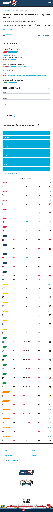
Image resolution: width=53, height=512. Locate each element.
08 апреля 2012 (5, 48)
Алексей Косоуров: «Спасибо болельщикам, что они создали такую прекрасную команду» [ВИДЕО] (24, 72)
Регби (5, 82)
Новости (33, 450)
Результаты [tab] (23, 178)
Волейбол (5, 284)
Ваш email (5, 98)
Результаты (33, 453)
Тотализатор (7, 453)
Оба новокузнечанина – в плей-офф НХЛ (12, 57)
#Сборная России (12, 66)
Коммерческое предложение (11, 460)
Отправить (9, 115)
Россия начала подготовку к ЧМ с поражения (13, 64)
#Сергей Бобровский (13, 51)
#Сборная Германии (21, 66)
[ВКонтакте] (46, 35)
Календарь (33, 455)
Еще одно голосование (11, 173)
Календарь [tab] (30, 178)
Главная (6, 450)
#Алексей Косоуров (30, 75)
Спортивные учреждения (10, 457)
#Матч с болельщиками (40, 75)
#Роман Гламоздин (12, 75)
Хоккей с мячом (6, 391)
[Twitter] (49, 35)
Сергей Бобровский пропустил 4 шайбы (12, 49)
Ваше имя (5, 92)
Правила (48, 88)
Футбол (5, 236)
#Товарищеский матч (12, 82)
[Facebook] (48, 35)
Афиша (32, 457)
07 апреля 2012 (5, 70)
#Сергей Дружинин (21, 75)
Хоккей (5, 51)
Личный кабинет (8, 455)
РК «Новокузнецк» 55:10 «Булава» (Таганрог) (13, 80)
